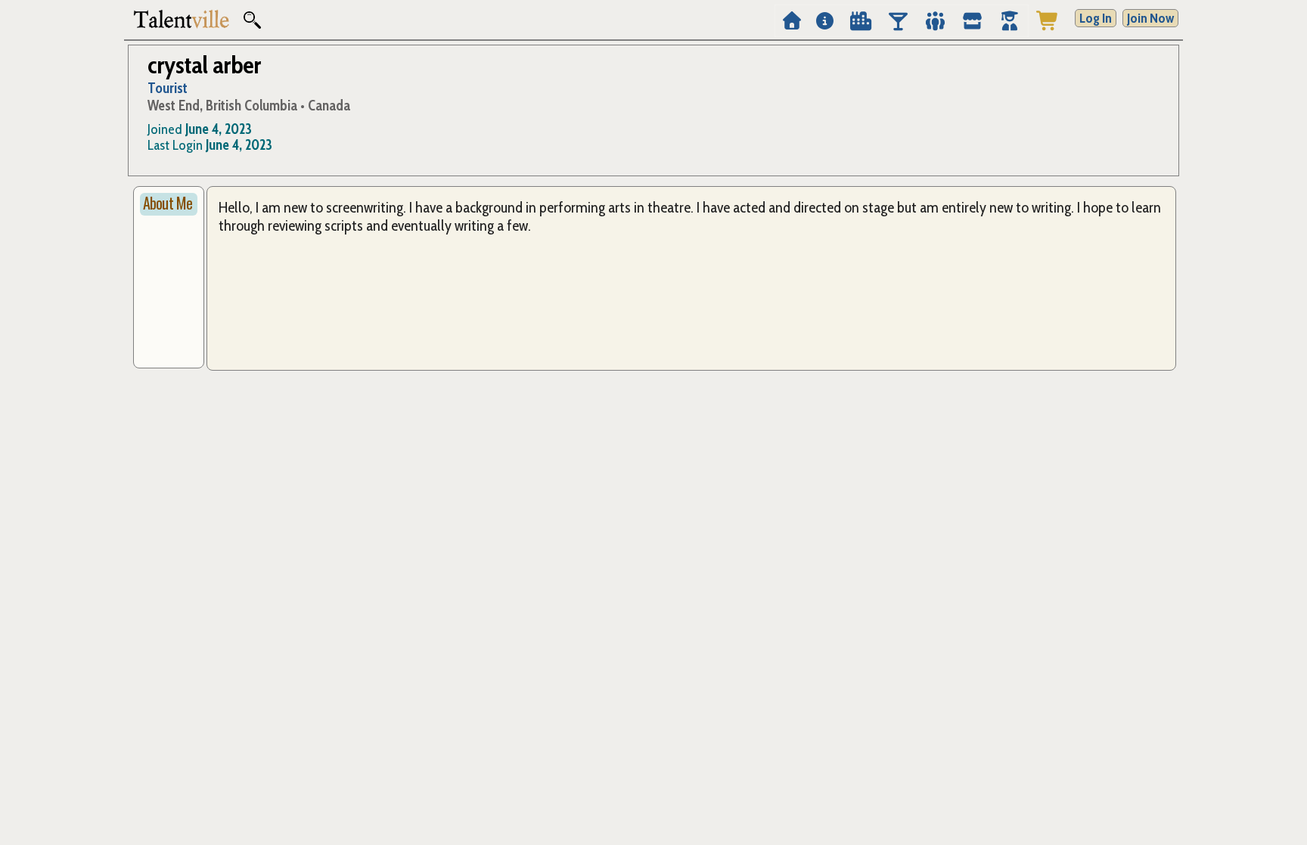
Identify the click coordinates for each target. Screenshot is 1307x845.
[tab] (168, 204)
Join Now (1150, 18)
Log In (1095, 18)
